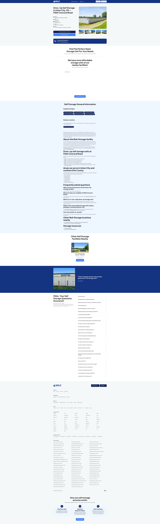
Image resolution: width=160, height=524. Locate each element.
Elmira (97, 417)
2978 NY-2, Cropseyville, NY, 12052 (58, 478)
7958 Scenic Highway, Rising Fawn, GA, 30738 (59, 453)
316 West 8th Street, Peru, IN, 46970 (76, 455)
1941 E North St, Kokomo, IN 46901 (57, 467)
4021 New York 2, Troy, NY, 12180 (75, 447)
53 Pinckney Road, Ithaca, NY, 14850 (76, 465)
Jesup (76, 421)
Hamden (54, 421)
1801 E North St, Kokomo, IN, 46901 (94, 484)
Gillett (86, 419)
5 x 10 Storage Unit (93, 436)
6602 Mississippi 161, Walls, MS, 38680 (58, 445)
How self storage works (68, 228)
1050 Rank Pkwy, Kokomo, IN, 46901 (94, 463)
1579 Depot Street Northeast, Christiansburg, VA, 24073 (78, 480)
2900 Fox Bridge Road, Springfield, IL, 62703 (77, 443)
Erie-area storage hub (70, 149)
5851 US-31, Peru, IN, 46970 (57, 455)
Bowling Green (66, 415)
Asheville (76, 413)
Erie (53, 419)
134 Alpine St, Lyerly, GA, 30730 (75, 461)
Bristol (76, 415)
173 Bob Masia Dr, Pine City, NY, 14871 (94, 449)
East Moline (76, 417)
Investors (57, 391)
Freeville (76, 419)
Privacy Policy (66, 391)
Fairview (65, 419)
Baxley (97, 413)
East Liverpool (66, 417)
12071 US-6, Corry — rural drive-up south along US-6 (72, 223)
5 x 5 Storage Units (62, 436)
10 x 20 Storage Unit (74, 436)
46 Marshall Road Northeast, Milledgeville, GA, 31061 (60, 459)
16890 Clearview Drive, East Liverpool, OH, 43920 (78, 478)
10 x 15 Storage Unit (99, 436)
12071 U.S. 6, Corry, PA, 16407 (93, 478)
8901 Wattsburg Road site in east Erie (70, 209)
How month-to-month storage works (70, 229)
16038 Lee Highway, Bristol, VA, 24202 (58, 482)
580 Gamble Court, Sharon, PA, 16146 (58, 451)
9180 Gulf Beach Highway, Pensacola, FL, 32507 (95, 455)
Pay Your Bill (61, 391)
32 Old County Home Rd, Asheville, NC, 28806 (95, 443)
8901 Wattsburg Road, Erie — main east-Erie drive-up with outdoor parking (76, 222)
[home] (56, 1)
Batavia (87, 413)
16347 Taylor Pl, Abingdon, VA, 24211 (94, 482)
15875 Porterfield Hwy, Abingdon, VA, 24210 (59, 484)
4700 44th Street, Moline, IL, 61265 (76, 459)
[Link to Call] (64, 32)
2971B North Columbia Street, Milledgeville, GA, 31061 (60, 461)
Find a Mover (71, 402)
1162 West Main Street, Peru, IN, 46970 (58, 457)
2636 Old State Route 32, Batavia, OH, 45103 (95, 480)
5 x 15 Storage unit (68, 436)
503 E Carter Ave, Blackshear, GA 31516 (58, 443)
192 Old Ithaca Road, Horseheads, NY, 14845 (59, 465)
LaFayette (98, 421)
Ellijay (86, 417)
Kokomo (87, 421)
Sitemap (75, 402)
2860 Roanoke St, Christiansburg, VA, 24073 (59, 480)
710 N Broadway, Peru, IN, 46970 (93, 453)
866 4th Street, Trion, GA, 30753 (93, 445)
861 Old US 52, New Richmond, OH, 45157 (94, 459)
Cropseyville (55, 417)
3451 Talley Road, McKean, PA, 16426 (94, 461)
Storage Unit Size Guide (62, 402)
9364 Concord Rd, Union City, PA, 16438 (76, 445)
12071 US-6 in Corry (73, 210)
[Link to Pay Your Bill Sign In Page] (104, 1)
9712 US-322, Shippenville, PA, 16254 (76, 451)
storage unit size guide (89, 196)
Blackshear (54, 415)
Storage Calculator (79, 402)
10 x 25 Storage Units (56, 436)
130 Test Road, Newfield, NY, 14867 (76, 457)
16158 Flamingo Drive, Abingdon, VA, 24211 (59, 486)
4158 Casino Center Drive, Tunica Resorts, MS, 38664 (96, 451)
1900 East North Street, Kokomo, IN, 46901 (77, 467)
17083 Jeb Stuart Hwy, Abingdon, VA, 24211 (77, 486)
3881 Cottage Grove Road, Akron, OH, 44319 (77, 484)
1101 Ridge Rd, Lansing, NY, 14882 (57, 463)
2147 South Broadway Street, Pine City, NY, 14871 (95, 447)
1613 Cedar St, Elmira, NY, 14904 (75, 449)
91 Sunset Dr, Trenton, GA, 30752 (57, 447)
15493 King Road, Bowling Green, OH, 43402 (77, 482)
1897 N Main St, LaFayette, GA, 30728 (76, 463)
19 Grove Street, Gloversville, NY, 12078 (94, 467)
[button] (75, 1)
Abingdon (54, 413)
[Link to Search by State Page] (98, 1)
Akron (65, 413)
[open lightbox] (93, 18)
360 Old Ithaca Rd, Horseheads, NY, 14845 (95, 465)
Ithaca (65, 421)
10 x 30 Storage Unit (81, 436)
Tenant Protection (55, 402)
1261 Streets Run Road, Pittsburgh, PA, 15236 (77, 453)
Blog (67, 402)
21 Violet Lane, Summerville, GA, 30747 (58, 449)
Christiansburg (88, 415)
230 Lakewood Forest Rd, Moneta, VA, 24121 (95, 457)
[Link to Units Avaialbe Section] (64, 35)
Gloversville (98, 419)
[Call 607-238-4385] (80, 96)
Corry (97, 415)
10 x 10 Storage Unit (87, 436)
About (54, 391)
